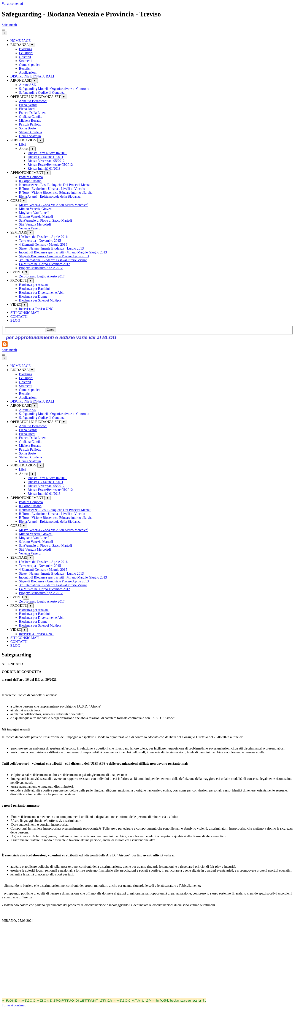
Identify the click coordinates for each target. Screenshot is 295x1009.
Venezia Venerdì (30, 228)
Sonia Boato (27, 128)
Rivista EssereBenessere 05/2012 (50, 164)
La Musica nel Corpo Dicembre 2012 (44, 264)
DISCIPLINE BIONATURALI (32, 76)
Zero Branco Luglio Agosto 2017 (42, 276)
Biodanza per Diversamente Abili (41, 292)
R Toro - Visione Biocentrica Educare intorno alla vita (55, 192)
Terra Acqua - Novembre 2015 (40, 240)
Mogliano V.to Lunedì (34, 212)
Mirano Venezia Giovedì (35, 209)
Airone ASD (27, 85)
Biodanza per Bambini (34, 288)
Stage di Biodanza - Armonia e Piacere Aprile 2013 (54, 256)
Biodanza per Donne (33, 296)
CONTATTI (18, 316)
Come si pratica (29, 64)
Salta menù (9, 25)
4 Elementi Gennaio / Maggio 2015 (43, 244)
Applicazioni (27, 72)
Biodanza (25, 49)
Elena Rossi (27, 109)
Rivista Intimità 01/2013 (44, 168)
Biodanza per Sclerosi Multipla (40, 300)
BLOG (15, 320)
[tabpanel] (147, 794)
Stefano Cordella (30, 132)
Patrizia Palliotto (30, 124)
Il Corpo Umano (30, 181)
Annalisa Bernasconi (33, 101)
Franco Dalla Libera (32, 112)
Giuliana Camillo (30, 116)
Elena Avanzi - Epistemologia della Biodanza (50, 196)
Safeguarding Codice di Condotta (42, 92)
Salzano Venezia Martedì (36, 216)
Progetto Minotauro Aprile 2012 (41, 268)
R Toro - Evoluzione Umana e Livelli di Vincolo (52, 188)
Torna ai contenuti (14, 1005)
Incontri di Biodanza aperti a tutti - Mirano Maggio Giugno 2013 (63, 252)
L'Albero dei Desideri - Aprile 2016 (43, 237)
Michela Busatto (30, 120)
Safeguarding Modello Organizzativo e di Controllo (54, 88)
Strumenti (25, 61)
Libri (22, 144)
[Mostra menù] (3, 30)
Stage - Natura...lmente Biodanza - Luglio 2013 (51, 248)
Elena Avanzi (28, 105)
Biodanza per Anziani (34, 285)
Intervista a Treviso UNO (36, 309)
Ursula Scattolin (30, 136)
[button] (104, 1001)
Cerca (50, 329)
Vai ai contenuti (12, 3)
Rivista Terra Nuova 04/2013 (47, 153)
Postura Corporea (31, 177)
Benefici (24, 68)
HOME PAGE (20, 40)
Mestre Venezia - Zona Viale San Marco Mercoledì (53, 205)
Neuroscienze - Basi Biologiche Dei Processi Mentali (55, 185)
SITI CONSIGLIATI (24, 312)
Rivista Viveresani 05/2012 (46, 161)
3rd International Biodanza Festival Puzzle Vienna (53, 260)
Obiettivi (25, 57)
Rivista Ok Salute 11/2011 (45, 157)
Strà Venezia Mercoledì (35, 224)
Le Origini (26, 53)
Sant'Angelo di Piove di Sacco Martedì (45, 220)
